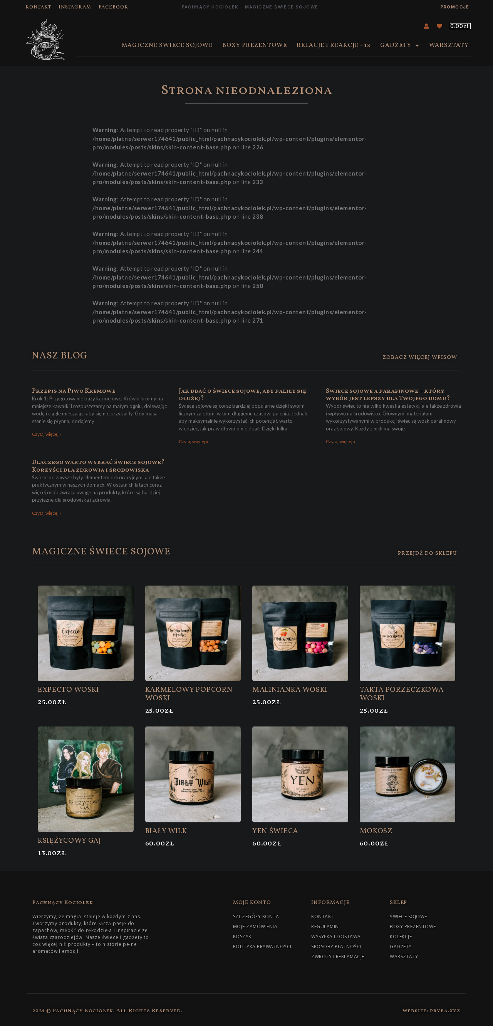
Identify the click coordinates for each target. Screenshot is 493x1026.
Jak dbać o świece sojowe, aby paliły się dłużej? (243, 395)
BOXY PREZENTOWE (254, 45)
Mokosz (376, 831)
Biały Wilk (166, 831)
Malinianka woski (289, 690)
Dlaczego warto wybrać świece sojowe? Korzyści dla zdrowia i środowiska (98, 466)
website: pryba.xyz (431, 1010)
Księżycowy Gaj (69, 841)
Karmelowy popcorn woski (189, 694)
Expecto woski (68, 690)
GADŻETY (395, 45)
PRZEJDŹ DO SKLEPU (427, 553)
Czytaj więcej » (47, 434)
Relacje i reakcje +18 (334, 45)
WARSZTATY (449, 45)
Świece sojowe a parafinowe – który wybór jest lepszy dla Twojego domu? (388, 395)
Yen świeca (275, 831)
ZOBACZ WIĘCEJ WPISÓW (419, 357)
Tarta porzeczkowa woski (402, 694)
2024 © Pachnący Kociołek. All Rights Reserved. (107, 1010)
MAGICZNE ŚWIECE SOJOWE (167, 45)
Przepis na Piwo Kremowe (74, 391)
